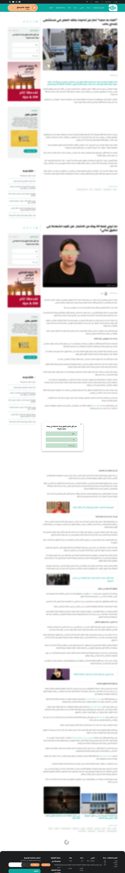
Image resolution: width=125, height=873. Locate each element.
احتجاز (104, 828)
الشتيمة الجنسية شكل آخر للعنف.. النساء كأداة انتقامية (22, 195)
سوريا (115, 189)
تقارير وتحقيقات (98, 7)
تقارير (116, 861)
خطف (109, 828)
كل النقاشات (15, 30)
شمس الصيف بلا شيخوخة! (28, 176)
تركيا (91, 189)
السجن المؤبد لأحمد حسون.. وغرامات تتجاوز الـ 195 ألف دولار (22, 202)
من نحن (115, 2)
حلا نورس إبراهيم (91, 831)
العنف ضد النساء (82, 831)
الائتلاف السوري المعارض (82, 189)
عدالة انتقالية (60, 7)
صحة (88, 7)
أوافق (45, 865)
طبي (105, 861)
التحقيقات (57, 828)
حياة (69, 7)
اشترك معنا (108, 2)
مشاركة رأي (56, 861)
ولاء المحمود (75, 828)
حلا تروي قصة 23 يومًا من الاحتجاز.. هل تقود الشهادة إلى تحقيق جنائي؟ (23, 187)
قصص (115, 865)
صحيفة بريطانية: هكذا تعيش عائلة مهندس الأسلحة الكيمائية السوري (23, 209)
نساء (75, 7)
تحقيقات (115, 863)
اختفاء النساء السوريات (111, 831)
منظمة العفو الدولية (95, 707)
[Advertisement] (80, 118)
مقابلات (81, 868)
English (96, 2)
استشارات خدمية (91, 861)
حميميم (82, 828)
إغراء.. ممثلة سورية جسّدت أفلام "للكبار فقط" (22, 215)
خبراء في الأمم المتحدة (94, 699)
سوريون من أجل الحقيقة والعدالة (82, 738)
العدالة (50, 828)
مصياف (114, 828)
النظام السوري (98, 189)
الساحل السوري (101, 831)
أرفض (35, 865)
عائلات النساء (96, 405)
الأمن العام (90, 828)
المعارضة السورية (107, 189)
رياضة (70, 861)
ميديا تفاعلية (56, 870)
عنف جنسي (97, 828)
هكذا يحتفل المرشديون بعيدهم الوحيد (24, 181)
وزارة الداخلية (101, 717)
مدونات (115, 867)
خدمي (82, 7)
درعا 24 (91, 594)
